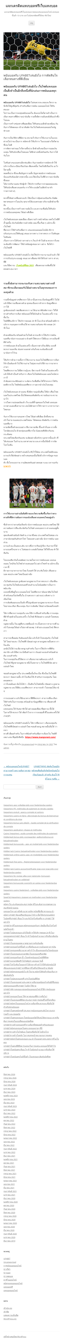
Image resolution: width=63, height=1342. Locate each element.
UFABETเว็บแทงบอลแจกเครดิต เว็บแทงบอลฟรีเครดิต (25, 954)
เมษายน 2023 (9, 1099)
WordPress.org (10, 1318)
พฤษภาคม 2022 (10, 1138)
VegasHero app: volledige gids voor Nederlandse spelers (28, 805)
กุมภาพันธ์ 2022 (10, 1148)
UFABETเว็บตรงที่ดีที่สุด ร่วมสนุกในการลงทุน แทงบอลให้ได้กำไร (30, 1046)
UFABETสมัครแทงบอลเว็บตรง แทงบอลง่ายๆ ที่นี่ (23, 1028)
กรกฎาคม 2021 (10, 1173)
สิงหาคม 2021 (9, 1170)
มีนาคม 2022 (9, 1145)
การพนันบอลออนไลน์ (12, 1265)
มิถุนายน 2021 (9, 1177)
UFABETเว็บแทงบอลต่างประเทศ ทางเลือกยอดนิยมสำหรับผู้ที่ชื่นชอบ (31, 982)
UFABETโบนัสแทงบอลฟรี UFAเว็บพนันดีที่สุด (22, 978)
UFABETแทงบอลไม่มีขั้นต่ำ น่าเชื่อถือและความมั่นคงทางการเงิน (30, 946)
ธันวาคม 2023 (9, 1092)
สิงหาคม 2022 (9, 1127)
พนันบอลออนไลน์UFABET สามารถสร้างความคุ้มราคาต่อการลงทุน (17, 770)
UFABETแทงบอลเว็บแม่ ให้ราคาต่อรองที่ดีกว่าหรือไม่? (25, 996)
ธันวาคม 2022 (9, 1113)
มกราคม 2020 (9, 1237)
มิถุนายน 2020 (9, 1219)
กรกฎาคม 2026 (10, 1078)
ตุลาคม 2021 (9, 1163)
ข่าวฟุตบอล (8, 1276)
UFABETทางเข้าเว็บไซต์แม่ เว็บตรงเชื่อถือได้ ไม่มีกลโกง (26, 1032)
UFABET (7, 1258)
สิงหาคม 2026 (9, 1074)
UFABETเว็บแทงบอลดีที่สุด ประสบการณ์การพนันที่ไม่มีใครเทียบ (29, 1000)
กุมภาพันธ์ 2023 (10, 1106)
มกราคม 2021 (9, 1194)
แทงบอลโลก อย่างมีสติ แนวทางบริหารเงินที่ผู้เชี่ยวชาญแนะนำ (29, 911)
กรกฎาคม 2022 (10, 1131)
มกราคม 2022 (9, 1152)
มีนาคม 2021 (9, 1187)
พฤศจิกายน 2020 (11, 1202)
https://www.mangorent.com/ (40, 737)
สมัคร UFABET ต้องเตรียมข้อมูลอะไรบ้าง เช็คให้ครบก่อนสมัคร (29, 915)
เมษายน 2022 (9, 1141)
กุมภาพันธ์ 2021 (10, 1191)
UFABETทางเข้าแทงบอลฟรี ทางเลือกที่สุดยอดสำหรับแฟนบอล (29, 1024)
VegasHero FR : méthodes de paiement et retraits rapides (28, 808)
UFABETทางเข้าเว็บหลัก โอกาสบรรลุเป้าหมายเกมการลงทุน (28, 1035)
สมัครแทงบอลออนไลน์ (13, 1283)
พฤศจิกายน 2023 (11, 1095)
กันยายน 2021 (9, 1166)
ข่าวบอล (7, 1272)
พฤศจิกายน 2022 (11, 1117)
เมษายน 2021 (9, 1184)
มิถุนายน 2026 (9, 1081)
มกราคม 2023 (9, 1109)
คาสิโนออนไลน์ (10, 1280)
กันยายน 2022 (9, 1124)
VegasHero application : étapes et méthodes (23, 830)
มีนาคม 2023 (9, 1102)
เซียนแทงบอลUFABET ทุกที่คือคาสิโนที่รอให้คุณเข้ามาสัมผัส (28, 968)
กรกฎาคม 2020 (10, 1216)
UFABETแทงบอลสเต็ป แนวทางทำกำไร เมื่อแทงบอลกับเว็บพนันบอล (31, 950)
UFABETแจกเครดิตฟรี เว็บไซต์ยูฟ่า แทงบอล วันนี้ (23, 961)
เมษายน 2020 (9, 1226)
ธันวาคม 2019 (9, 1241)
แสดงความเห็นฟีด (11, 1315)
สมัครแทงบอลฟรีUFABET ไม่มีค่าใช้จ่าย (20, 985)
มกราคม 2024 (9, 1088)
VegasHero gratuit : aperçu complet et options (24, 812)
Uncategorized (27, 744)
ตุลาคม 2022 (9, 1120)
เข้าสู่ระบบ (8, 1308)
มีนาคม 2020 (9, 1230)
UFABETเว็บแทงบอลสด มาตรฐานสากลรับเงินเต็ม (23, 943)
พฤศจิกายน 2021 (11, 1159)
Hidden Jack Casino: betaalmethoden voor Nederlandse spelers (31, 851)
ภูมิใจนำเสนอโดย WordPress (15, 1336)
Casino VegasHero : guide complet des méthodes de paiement (30, 833)
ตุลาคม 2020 (9, 1205)
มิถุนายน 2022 (9, 1134)
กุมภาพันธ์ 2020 (10, 1233)
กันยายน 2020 (9, 1209)
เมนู (31, 23)
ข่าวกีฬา (7, 1269)
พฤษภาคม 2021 (10, 1180)
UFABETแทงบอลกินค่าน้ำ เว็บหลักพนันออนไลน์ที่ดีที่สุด (26, 957)
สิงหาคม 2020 (9, 1212)
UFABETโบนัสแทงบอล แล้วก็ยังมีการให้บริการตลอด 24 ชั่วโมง (29, 932)
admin (6, 748)
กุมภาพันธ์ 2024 (10, 1085)
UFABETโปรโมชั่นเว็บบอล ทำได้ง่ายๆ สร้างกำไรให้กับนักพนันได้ (30, 964)
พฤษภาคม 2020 (10, 1223)
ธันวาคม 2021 (9, 1156)
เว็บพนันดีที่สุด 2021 (25, 265)
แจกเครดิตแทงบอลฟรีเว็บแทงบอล (31, 6)
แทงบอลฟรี (8, 1287)
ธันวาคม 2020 (9, 1198)
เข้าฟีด (6, 1311)
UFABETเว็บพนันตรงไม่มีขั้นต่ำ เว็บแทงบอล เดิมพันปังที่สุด (27, 1056)
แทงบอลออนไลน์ (11, 1290)
